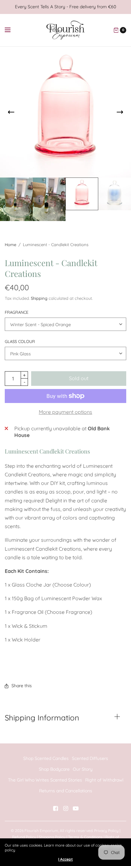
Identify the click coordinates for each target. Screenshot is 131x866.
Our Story (83, 769)
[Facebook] (55, 808)
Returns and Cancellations (65, 791)
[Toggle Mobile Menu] (12, 30)
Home (10, 244)
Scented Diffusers (90, 758)
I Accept (65, 859)
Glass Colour (20, 341)
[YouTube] (76, 808)
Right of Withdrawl (104, 780)
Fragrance (16, 312)
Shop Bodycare (54, 769)
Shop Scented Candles (46, 758)
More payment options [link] (65, 412)
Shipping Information (42, 718)
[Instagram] (65, 808)
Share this (21, 685)
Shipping (39, 298)
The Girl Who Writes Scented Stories (45, 780)
